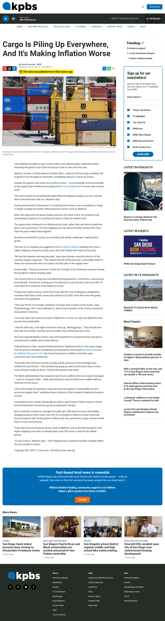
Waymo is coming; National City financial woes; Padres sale (140, 218)
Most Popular (132, 321)
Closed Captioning (95, 582)
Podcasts (97, 27)
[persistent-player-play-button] (6, 19)
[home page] (20, 7)
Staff (55, 610)
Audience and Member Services (100, 578)
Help (143, 27)
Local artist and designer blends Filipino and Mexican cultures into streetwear (141, 412)
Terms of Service (59, 615)
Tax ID (126, 596)
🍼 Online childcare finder (139, 58)
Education (87, 541)
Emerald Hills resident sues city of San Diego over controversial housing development (141, 548)
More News (10, 512)
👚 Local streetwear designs (140, 53)
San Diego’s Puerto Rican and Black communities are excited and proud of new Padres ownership (61, 548)
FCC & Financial (59, 592)
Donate (82, 499)
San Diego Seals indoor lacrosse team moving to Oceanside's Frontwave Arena (21, 547)
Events (131, 27)
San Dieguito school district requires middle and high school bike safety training (101, 547)
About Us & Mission (60, 578)
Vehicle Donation (131, 601)
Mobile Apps (57, 596)
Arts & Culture (62, 27)
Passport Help (94, 601)
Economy (6, 541)
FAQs (90, 592)
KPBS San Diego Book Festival (139, 263)
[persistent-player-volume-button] (13, 19)
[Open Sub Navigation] (24, 27)
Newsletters (57, 582)
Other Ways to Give (131, 592)
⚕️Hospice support (136, 48)
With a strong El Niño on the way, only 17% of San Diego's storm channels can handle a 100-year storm (143, 371)
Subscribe (143, 154)
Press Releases (59, 601)
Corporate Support (131, 578)
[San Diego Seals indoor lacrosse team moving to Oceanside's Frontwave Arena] (22, 526)
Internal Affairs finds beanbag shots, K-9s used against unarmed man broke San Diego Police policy (142, 386)
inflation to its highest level (69, 186)
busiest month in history (66, 247)
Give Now (154, 6)
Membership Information (134, 587)
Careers (56, 587)
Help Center (93, 605)
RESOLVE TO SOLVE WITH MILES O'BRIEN (141, 309)
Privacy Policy (58, 605)
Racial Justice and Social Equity (55, 541)
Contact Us (92, 587)
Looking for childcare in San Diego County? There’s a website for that (141, 399)
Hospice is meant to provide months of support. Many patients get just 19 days (143, 357)
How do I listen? (94, 596)
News (19, 27)
